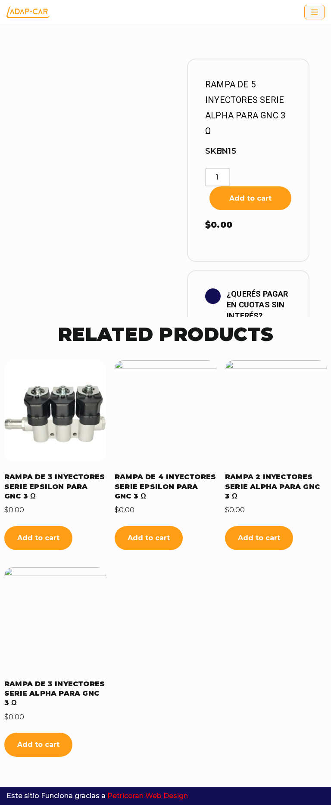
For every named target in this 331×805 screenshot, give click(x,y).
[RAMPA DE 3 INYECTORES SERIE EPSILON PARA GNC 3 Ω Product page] (55, 411)
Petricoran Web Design (147, 796)
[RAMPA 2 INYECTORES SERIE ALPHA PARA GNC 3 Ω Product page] (276, 411)
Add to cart (250, 198)
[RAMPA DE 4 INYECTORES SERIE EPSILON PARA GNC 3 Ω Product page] (165, 411)
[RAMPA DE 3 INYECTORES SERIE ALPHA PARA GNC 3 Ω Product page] (55, 618)
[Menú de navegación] (314, 12)
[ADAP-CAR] (28, 12)
